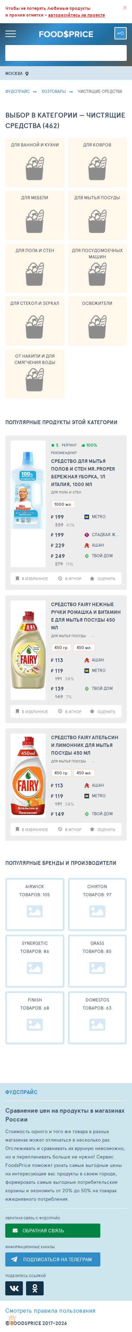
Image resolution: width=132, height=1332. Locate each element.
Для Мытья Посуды (97, 197)
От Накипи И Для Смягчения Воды (34, 359)
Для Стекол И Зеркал (34, 303)
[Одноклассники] (35, 1288)
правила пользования (50, 1310)
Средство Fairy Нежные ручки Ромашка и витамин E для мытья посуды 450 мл (86, 616)
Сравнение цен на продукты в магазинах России (65, 1115)
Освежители (97, 303)
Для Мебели (34, 197)
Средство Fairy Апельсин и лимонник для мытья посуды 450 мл (84, 745)
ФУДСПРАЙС (21, 1092)
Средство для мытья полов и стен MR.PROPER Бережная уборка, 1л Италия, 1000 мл (83, 473)
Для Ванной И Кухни (35, 145)
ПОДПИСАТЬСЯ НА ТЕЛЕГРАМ (57, 1259)
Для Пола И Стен (34, 250)
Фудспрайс (17, 91)
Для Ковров (97, 145)
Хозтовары (54, 91)
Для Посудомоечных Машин (97, 253)
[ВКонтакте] (14, 1288)
